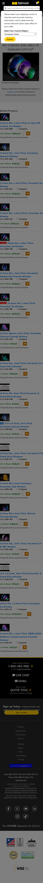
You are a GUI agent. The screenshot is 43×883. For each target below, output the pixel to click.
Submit (10, 39)
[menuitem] (4, 2)
